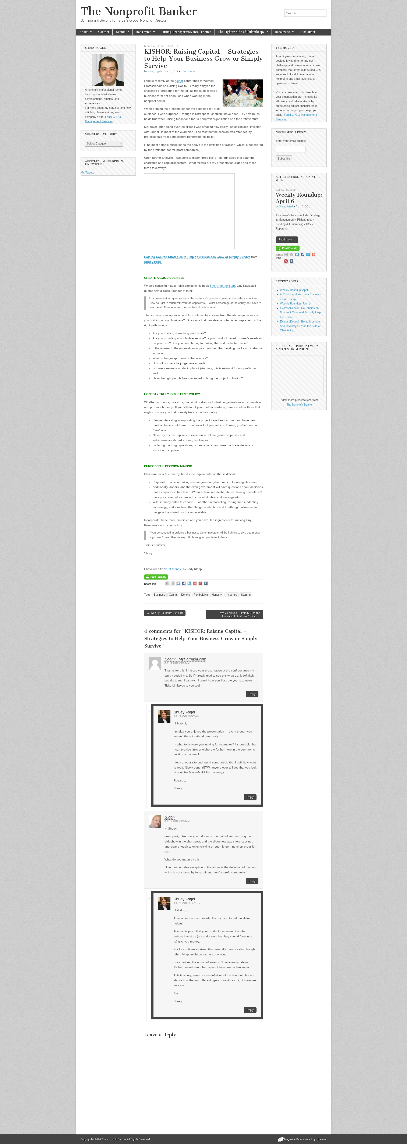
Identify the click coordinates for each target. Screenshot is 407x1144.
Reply (252, 694)
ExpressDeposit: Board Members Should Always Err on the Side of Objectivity (300, 326)
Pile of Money (172, 569)
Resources (282, 32)
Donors (185, 594)
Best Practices (153, 45)
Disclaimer (308, 32)
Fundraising (171, 45)
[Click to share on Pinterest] (200, 583)
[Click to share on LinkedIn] (189, 583)
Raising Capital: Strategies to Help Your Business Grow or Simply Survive (197, 257)
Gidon (169, 817)
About (83, 32)
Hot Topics (143, 32)
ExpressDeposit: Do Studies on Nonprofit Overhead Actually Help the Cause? (300, 313)
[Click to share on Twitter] (178, 583)
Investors (231, 594)
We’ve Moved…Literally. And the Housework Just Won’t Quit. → (240, 614)
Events (120, 32)
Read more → (287, 239)
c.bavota (321, 1139)
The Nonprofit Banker (139, 11)
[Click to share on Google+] (195, 583)
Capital (173, 594)
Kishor (179, 80)
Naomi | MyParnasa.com (185, 659)
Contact (103, 32)
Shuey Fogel (154, 71)
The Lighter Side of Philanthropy (241, 32)
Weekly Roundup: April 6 (299, 198)
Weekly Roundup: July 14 (295, 303)
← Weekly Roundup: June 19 (165, 612)
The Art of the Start (222, 285)
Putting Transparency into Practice (186, 32)
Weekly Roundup (285, 190)
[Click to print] (173, 583)
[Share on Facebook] (184, 583)
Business (159, 594)
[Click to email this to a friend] (167, 583)
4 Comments (188, 71)
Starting (246, 594)
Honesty (217, 594)
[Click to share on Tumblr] (206, 583)
